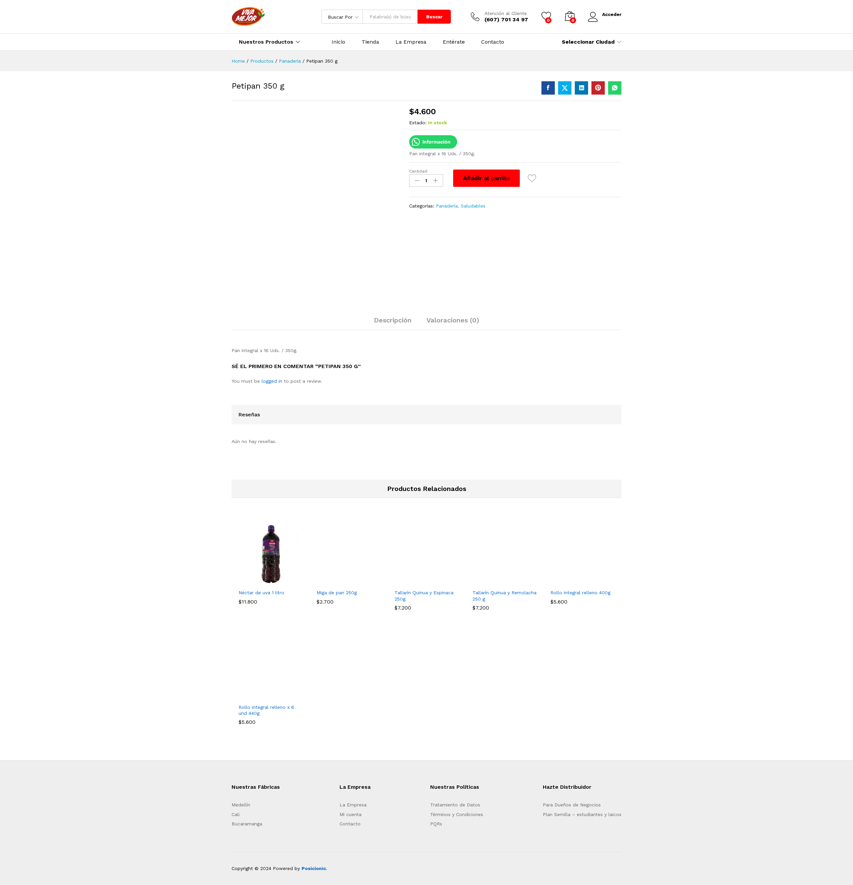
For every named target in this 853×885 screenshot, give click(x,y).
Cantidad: (418, 171)
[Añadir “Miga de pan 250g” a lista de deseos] (364, 581)
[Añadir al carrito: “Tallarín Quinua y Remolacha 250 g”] (489, 581)
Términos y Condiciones (456, 814)
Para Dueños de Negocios (572, 804)
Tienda (370, 42)
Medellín (241, 804)
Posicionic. (314, 868)
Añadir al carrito (486, 178)
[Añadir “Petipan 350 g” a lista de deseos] (532, 178)
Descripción (393, 320)
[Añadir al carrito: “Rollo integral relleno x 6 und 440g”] (255, 696)
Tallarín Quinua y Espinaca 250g (424, 595)
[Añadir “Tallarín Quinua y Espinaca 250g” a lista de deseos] (441, 581)
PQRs (436, 823)
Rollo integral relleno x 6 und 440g (266, 710)
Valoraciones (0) (452, 320)
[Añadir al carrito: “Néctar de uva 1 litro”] (255, 581)
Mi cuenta (351, 814)
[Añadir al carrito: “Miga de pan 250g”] (333, 581)
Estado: (417, 122)
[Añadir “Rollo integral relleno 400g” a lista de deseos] (597, 581)
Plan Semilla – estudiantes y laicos (582, 814)
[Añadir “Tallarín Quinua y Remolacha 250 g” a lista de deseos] (519, 581)
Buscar (434, 16)
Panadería (447, 206)
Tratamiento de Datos (455, 804)
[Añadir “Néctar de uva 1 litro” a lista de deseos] (286, 581)
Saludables (473, 206)
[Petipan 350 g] (548, 88)
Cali (236, 814)
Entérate (454, 42)
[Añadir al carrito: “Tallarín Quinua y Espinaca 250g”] (411, 581)
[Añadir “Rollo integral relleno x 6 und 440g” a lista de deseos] (286, 696)
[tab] (392, 323)
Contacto (492, 42)
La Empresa (411, 42)
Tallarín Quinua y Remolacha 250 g (504, 595)
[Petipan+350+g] (564, 88)
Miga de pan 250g (337, 592)
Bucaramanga (247, 823)
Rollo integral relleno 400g (580, 592)
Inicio (338, 42)
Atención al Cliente (505, 13)
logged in (272, 381)
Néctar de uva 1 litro (261, 592)
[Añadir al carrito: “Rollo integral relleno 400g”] (567, 581)
